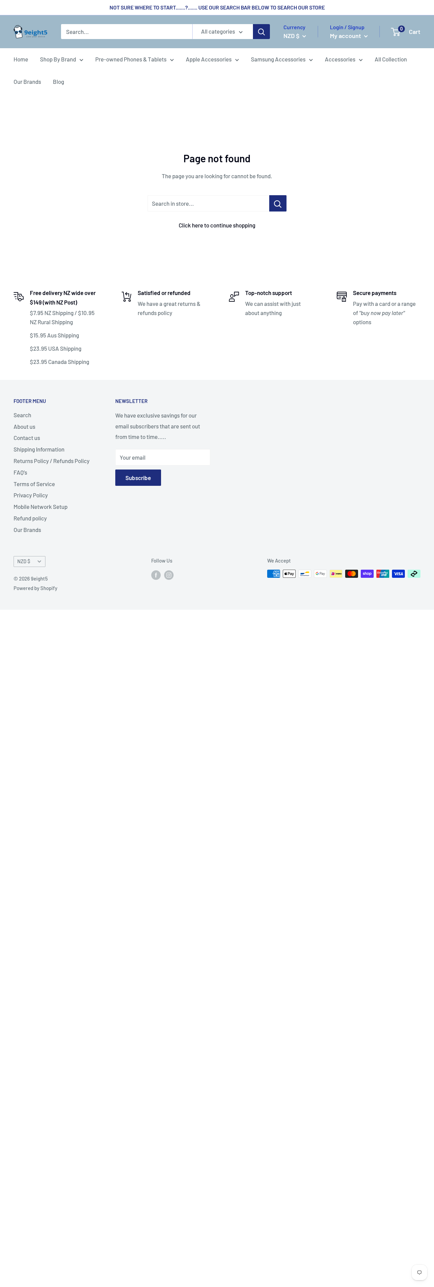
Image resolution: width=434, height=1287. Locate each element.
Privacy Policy (31, 495)
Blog (58, 81)
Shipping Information (39, 449)
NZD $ (23, 561)
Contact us (27, 437)
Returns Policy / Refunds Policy (52, 460)
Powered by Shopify (35, 588)
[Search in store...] (278, 203)
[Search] (261, 31)
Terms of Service (34, 483)
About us (24, 426)
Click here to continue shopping (217, 225)
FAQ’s (20, 472)
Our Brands (27, 81)
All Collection (391, 59)
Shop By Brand (58, 59)
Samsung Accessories (278, 59)
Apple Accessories (209, 59)
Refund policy (30, 518)
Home (21, 59)
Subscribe (138, 477)
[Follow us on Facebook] (156, 575)
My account (346, 35)
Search (22, 414)
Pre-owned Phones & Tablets (130, 59)
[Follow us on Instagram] (169, 575)
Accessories (340, 59)
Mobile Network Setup (40, 506)
